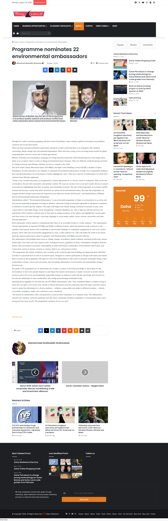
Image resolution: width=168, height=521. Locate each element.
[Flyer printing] (120, 101)
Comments (148, 45)
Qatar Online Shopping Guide (142, 60)
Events (89, 26)
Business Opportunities (34, 26)
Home (16, 26)
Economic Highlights (60, 26)
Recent (133, 45)
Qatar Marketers (52, 514)
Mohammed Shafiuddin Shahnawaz (29, 63)
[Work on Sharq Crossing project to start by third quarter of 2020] (120, 89)
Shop (114, 26)
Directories (102, 26)
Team (98, 514)
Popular (120, 45)
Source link (17, 317)
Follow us (90, 453)
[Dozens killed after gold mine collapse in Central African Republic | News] (65, 476)
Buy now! (137, 514)
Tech (120, 514)
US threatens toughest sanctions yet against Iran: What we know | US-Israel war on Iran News (59, 429)
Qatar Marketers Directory (126, 54)
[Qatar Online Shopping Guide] (120, 64)
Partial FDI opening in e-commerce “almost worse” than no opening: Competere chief (123, 171)
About (86, 514)
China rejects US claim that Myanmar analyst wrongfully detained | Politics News (145, 171)
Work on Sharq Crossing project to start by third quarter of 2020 (140, 88)
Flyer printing (135, 98)
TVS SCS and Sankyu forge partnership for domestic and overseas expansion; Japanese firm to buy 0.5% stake (26, 429)
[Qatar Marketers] (28, 13)
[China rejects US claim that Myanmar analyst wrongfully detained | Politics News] (146, 158)
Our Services (128, 514)
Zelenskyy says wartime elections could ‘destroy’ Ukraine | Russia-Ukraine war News (91, 429)
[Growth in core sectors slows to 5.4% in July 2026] (77, 469)
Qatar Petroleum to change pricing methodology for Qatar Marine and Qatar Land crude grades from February (142, 75)
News (78, 26)
